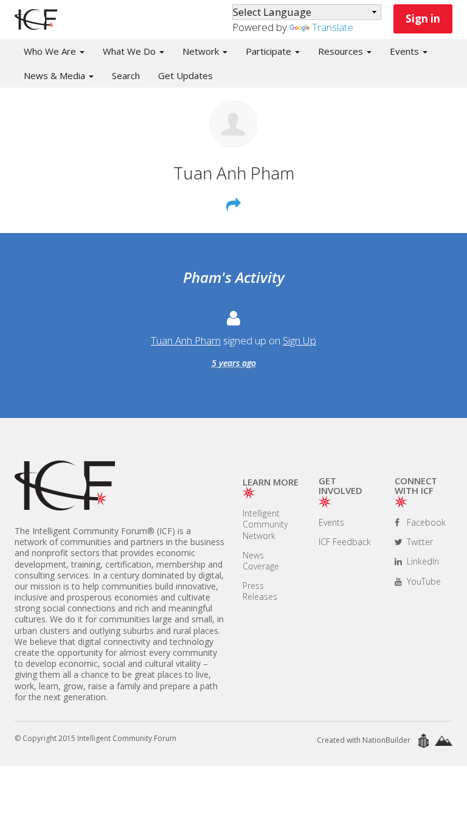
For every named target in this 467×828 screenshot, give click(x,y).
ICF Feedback (345, 542)
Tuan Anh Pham (186, 340)
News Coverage (261, 560)
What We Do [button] (130, 51)
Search (126, 75)
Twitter (418, 542)
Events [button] (405, 51)
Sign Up (299, 340)
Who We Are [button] (51, 51)
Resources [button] (341, 51)
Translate (332, 27)
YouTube (422, 581)
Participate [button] (270, 51)
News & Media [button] (56, 75)
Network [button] (201, 51)
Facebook (425, 522)
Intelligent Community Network (265, 524)
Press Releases (260, 591)
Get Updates (185, 75)
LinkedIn (421, 561)
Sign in (423, 19)
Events (331, 522)
